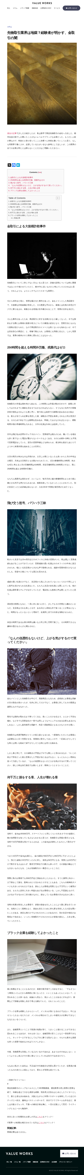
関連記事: (17, 218)
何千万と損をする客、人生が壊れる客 (24, 188)
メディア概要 (24, 8)
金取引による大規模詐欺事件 (20, 177)
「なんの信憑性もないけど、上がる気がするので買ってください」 (35, 185)
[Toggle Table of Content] (56, 198)
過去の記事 (12, 133)
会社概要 (54, 1162)
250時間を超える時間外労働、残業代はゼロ (26, 180)
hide (39, 172)
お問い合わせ (72, 8)
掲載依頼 (35, 8)
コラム (15, 8)
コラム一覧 (17, 1162)
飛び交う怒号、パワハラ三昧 (20, 183)
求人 (8, 8)
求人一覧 (9, 1162)
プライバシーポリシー (65, 1162)
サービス (57, 8)
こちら (40, 1117)
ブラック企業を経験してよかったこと (24, 191)
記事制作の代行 (46, 8)
